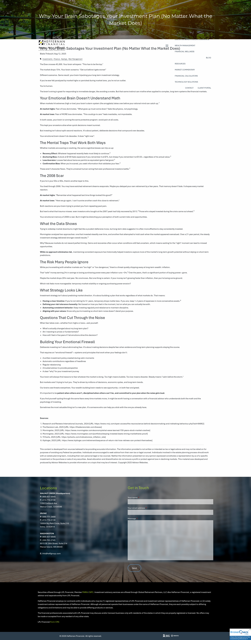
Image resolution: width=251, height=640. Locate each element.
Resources (180, 63)
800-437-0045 (49, 496)
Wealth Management (185, 45)
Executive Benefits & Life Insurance (192, 39)
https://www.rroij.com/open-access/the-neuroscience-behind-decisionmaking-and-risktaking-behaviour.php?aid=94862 (149, 423)
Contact (189, 88)
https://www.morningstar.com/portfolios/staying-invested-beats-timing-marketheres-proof (106, 433)
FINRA (85, 592)
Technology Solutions (186, 82)
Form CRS (54, 622)
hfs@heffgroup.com (51, 553)
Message (141, 518)
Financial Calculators (186, 76)
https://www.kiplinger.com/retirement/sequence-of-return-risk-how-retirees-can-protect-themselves (107, 440)
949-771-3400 (49, 516)
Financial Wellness (184, 51)
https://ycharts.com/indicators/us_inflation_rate (83, 437)
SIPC (91, 592)
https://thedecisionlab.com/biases (85, 427)
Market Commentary (185, 69)
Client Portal (204, 88)
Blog (208, 57)
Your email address (146, 508)
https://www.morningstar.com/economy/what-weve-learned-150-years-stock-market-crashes (107, 430)
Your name (142, 497)
